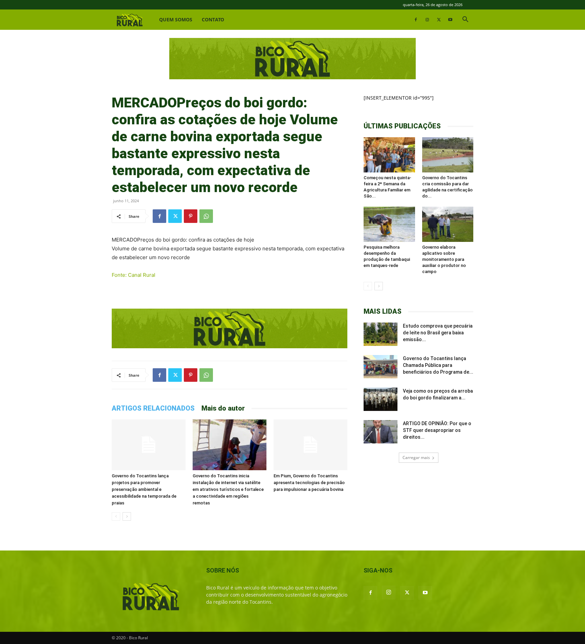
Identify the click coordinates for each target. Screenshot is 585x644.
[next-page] (127, 516)
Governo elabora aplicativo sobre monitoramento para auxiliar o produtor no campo (444, 259)
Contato (213, 19)
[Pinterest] (190, 216)
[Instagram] (427, 19)
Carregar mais (416, 457)
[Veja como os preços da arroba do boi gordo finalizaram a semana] (380, 399)
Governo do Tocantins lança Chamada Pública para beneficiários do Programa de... (438, 365)
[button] (465, 20)
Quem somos (175, 19)
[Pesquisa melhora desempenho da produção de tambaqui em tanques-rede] (389, 224)
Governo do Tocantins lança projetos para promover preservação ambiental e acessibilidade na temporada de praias (144, 489)
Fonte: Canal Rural (133, 275)
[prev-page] (116, 516)
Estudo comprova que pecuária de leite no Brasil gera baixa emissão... (438, 332)
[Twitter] (439, 19)
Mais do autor (223, 408)
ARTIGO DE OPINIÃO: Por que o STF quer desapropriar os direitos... (437, 430)
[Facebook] (416, 19)
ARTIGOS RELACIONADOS (153, 408)
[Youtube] (450, 19)
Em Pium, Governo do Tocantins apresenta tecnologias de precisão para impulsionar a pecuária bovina (309, 482)
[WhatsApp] (206, 216)
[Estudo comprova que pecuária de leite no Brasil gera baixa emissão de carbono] (380, 334)
